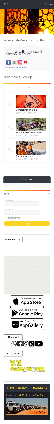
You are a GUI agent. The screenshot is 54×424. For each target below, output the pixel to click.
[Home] (29, 21)
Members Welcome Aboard (30, 132)
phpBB (20, 395)
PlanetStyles (40, 395)
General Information (26, 109)
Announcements (24, 156)
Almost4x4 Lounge (18, 77)
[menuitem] (4, 4)
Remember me (13, 218)
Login (6, 194)
